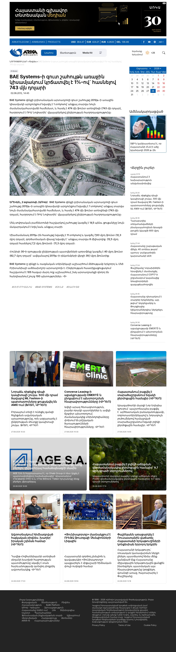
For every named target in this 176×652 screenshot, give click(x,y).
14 (153, 83)
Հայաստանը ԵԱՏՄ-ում (35, 610)
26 (142, 91)
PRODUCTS (54, 42)
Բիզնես (14, 71)
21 (153, 87)
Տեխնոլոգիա (67, 610)
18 (137, 87)
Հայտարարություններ (47, 620)
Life (54, 610)
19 (142, 87)
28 (153, 91)
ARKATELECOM (20, 42)
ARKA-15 (26, 620)
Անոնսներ (66, 618)
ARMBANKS (38, 42)
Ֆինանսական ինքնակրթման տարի (42, 615)
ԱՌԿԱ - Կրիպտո (31, 607)
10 (132, 83)
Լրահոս (48, 52)
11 (137, 83)
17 (132, 87)
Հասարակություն (32, 605)
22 (158, 87)
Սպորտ (26, 612)
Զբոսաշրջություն (54, 607)
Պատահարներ (43, 612)
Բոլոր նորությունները (32, 599)
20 (147, 87)
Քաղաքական (29, 602)
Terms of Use (124, 625)
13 (148, 83)
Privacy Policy (98, 625)
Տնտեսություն (68, 52)
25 (137, 91)
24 (132, 91)
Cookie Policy (150, 625)
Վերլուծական (29, 618)
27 (147, 91)
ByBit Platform (53, 605)
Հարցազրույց (49, 618)
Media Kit (87, 52)
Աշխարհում (73, 615)
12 (142, 83)
